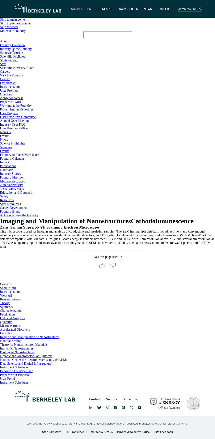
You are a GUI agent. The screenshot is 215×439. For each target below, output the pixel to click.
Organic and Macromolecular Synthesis (26, 356)
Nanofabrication (10, 341)
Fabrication (7, 314)
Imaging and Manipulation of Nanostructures (29, 337)
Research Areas (10, 299)
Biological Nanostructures (17, 352)
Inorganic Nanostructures (16, 348)
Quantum (6, 322)
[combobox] (107, 36)
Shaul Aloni (8, 288)
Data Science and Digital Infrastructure (25, 363)
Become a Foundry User (16, 371)
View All (6, 295)
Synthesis (6, 307)
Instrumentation (10, 291)
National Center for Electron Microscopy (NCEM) (33, 359)
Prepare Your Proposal (15, 375)
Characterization (11, 310)
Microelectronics (11, 325)
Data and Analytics (12, 318)
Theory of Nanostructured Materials (23, 344)
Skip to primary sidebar (15, 23)
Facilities (6, 333)
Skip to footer (9, 27)
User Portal (7, 378)
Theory (5, 303)
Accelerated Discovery (15, 329)
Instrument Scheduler (14, 367)
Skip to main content (13, 19)
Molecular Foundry (13, 31)
